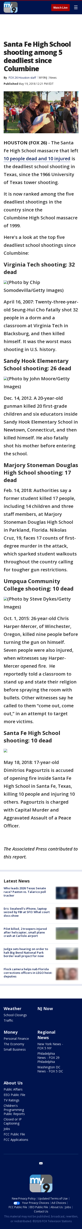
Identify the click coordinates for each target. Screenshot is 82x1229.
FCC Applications (16, 1139)
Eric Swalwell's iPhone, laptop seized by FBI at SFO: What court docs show (27, 912)
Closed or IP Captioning (13, 1121)
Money (11, 1032)
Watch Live (60, 7)
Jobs (7, 1129)
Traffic (8, 1020)
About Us (13, 1083)
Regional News (46, 1034)
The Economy (14, 1044)
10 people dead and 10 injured (37, 158)
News (52, 78)
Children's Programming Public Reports (14, 1109)
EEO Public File (14, 1095)
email (41, 1163)
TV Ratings (11, 1100)
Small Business (15, 1049)
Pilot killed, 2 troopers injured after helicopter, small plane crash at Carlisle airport (25, 932)
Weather (12, 1008)
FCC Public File (14, 1134)
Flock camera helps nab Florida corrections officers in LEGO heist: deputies (28, 972)
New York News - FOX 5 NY (50, 1046)
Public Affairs (13, 1089)
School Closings (15, 1015)
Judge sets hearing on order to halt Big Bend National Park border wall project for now (26, 952)
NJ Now (45, 1008)
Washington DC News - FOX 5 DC (50, 1069)
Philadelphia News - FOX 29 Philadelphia (48, 1057)
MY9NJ (43, 78)
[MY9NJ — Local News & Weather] (11, 7)
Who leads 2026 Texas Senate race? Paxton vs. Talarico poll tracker (25, 891)
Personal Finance (16, 1038)
